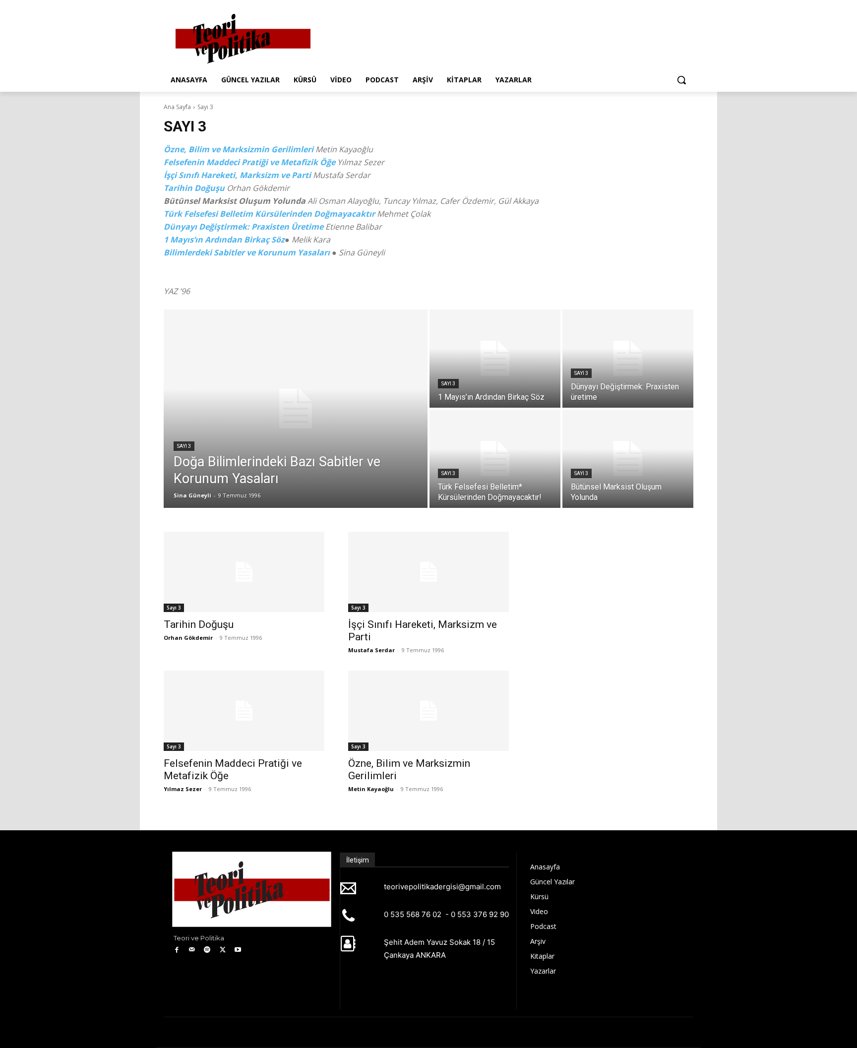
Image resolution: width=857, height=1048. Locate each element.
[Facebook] (177, 950)
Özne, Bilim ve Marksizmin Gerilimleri (238, 149)
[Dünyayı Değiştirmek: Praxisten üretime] (627, 358)
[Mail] (192, 950)
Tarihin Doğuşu (194, 188)
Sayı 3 (184, 446)
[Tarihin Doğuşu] (244, 572)
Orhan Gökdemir (188, 637)
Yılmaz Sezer (183, 789)
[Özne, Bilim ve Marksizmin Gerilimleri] (428, 711)
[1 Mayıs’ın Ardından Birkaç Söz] (494, 358)
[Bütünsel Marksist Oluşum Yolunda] (627, 459)
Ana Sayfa (177, 107)
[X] (222, 950)
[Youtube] (238, 950)
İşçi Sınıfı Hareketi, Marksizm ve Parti (237, 175)
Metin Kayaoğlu (371, 789)
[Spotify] (207, 950)
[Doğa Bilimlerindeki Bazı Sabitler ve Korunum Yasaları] (296, 408)
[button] (681, 80)
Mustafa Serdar (371, 650)
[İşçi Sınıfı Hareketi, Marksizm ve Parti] (428, 572)
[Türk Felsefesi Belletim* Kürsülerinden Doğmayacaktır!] (494, 459)
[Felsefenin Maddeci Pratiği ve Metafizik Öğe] (244, 711)
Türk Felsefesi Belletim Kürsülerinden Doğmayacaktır (269, 213)
